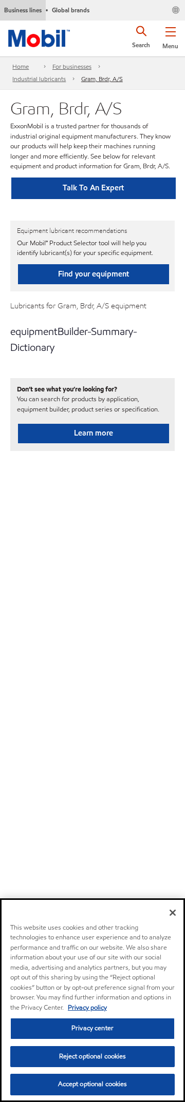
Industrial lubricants (39, 78)
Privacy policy (87, 1007)
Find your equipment (93, 274)
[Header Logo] (39, 36)
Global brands (70, 10)
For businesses (71, 66)
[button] (170, 36)
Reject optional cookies (92, 1056)
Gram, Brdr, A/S (102, 78)
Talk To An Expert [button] (93, 188)
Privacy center (92, 1028)
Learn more (93, 433)
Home (20, 66)
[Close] (172, 912)
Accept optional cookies (92, 1084)
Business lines (23, 10)
